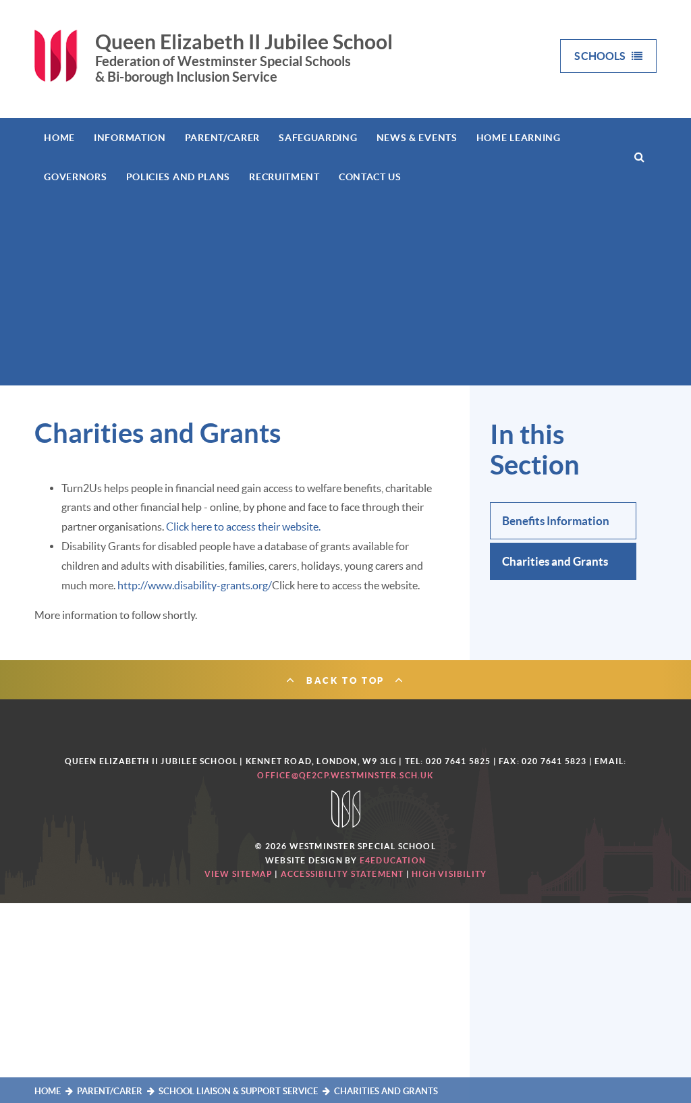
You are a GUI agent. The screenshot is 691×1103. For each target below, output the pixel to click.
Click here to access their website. (243, 526)
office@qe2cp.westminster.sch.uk (345, 775)
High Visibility (449, 873)
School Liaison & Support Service (238, 1091)
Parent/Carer (109, 1091)
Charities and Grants (386, 1091)
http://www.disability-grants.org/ (194, 585)
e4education (393, 860)
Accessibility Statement (342, 873)
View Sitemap (238, 873)
